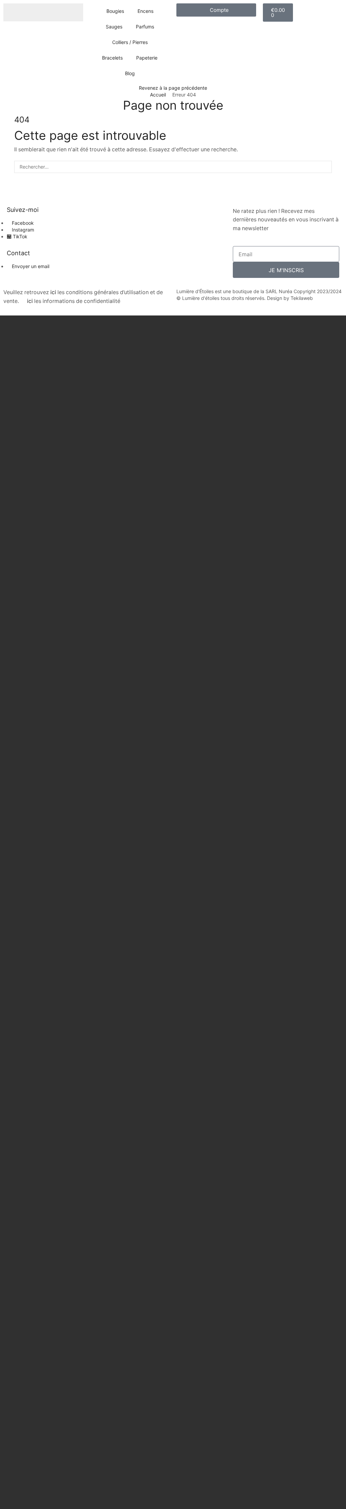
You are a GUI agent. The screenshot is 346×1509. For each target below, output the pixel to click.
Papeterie (146, 58)
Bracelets (112, 58)
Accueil (158, 94)
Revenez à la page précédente (173, 88)
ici (53, 292)
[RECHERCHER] (325, 167)
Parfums (145, 26)
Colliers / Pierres (130, 42)
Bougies (115, 11)
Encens (145, 11)
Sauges (114, 26)
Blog (130, 73)
